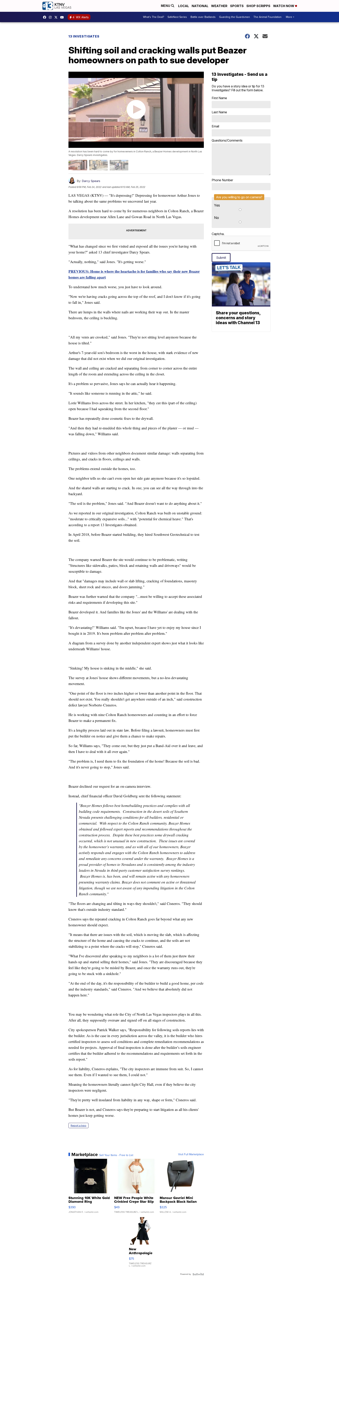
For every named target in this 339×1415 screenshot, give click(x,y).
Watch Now (284, 6)
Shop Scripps (258, 6)
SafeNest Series (177, 17)
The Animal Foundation (267, 17)
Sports (237, 6)
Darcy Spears (91, 181)
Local (183, 6)
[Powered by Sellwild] (198, 1274)
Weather (219, 6)
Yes (217, 205)
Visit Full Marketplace (191, 1154)
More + (290, 17)
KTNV (56, 17)
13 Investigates (83, 36)
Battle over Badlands (203, 17)
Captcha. (218, 234)
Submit (221, 258)
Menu (166, 5)
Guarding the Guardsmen (234, 17)
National (200, 6)
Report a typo (78, 1125)
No (216, 218)
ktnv (51, 17)
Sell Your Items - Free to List (116, 1155)
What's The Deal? (153, 17)
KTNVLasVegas (45, 17)
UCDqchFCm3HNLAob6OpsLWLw (63, 17)
